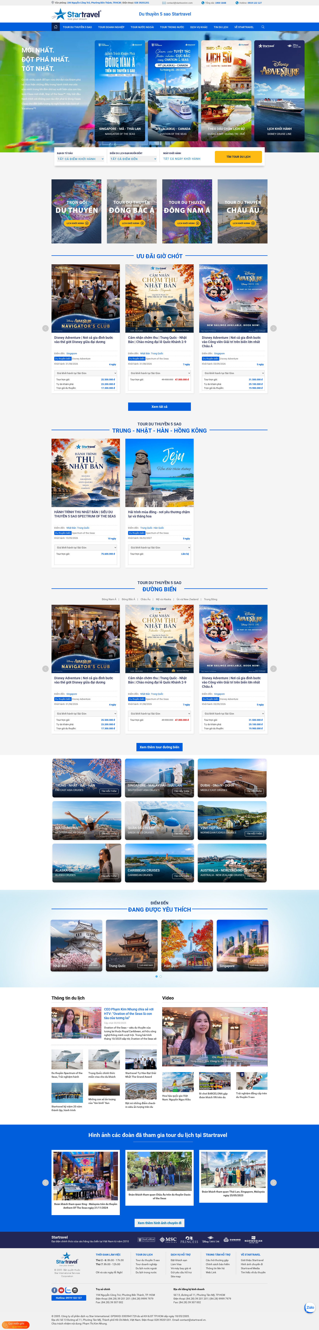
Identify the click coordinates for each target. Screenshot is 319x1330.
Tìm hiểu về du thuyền (253, 1272)
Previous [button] (45, 328)
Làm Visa (176, 1264)
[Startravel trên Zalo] (68, 1290)
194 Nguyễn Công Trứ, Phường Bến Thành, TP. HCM (125, 1294)
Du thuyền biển (63, 358)
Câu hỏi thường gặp (217, 1260)
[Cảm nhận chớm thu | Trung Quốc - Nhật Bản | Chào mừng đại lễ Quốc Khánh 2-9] (159, 298)
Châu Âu (145, 599)
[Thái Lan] (132, 945)
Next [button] (273, 328)
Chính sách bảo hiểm (218, 1264)
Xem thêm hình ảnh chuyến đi (159, 1223)
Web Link (211, 1272)
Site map (176, 1276)
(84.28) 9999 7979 (142, 1298)
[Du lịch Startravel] (76, 14)
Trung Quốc (157, 353)
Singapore (71, 353)
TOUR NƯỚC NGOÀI (142, 27)
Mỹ (221, 966)
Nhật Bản (145, 353)
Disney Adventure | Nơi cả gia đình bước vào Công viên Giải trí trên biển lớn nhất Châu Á (231, 342)
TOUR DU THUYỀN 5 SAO (77, 27)
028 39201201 (141, 2)
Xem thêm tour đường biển (159, 747)
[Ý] (187, 945)
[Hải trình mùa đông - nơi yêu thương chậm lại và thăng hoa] (159, 473)
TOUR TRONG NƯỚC (172, 27)
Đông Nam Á (109, 599)
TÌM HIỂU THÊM (109, 791)
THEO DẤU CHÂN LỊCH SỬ (226, 129)
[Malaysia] (76, 945)
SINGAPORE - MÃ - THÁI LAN (120, 129)
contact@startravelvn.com (180, 3)
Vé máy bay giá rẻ (181, 1268)
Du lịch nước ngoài (146, 1268)
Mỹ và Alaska (163, 599)
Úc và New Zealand (187, 599)
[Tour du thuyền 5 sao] (76, 211)
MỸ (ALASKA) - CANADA (173, 129)
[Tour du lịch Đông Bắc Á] (132, 211)
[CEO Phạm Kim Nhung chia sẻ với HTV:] (76, 1022)
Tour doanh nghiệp (146, 1264)
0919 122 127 (255, 3)
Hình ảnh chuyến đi (252, 1264)
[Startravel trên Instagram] (75, 1290)
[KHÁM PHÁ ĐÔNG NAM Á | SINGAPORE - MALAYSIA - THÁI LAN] (187, 211)
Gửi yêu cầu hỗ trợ (181, 1272)
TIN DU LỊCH (221, 27)
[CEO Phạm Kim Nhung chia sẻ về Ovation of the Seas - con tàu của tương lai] (214, 1036)
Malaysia (60, 966)
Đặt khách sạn (179, 1260)
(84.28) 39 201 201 (119, 1298)
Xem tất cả (159, 407)
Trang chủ (56, 27)
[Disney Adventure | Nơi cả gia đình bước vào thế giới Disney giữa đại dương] (86, 298)
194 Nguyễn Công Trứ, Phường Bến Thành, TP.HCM (94, 2)
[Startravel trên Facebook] (54, 1290)
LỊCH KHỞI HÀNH (279, 129)
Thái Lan (115, 966)
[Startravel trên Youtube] (61, 1290)
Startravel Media (250, 1268)
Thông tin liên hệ (215, 1268)
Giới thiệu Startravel (252, 1260)
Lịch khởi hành (90, 965)
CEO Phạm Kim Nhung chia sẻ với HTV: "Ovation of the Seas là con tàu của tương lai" (129, 1013)
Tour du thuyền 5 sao (148, 1260)
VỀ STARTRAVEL (244, 27)
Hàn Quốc (159, 527)
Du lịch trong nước (146, 1272)
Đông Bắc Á (128, 599)
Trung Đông (210, 599)
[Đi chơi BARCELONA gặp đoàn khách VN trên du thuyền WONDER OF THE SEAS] (215, 1080)
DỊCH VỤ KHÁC (198, 27)
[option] (121, 90)
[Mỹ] (242, 945)
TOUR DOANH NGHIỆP (111, 27)
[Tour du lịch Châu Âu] (242, 211)
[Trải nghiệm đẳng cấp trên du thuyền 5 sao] (251, 1080)
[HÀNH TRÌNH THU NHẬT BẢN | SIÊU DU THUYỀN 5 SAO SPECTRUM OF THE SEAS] (86, 473)
